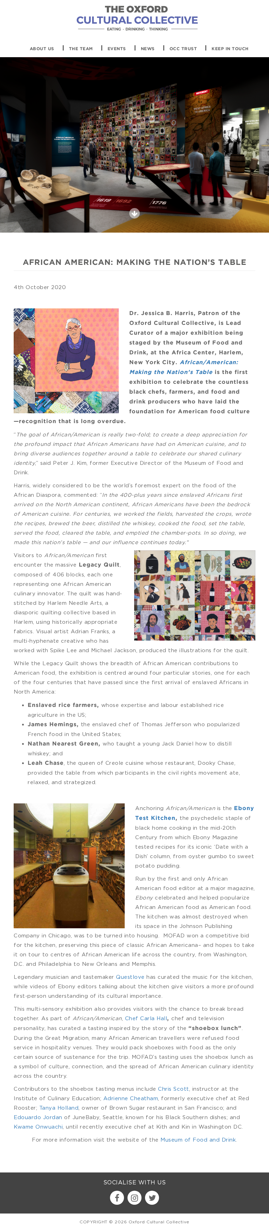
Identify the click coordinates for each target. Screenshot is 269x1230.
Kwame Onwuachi (38, 1126)
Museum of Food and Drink (198, 1139)
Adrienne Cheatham (130, 1098)
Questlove (130, 977)
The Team (81, 49)
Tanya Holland (59, 1107)
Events (117, 49)
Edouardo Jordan (38, 1117)
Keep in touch (230, 49)
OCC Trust (183, 49)
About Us (42, 49)
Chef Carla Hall (146, 1018)
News (148, 49)
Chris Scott (173, 1088)
